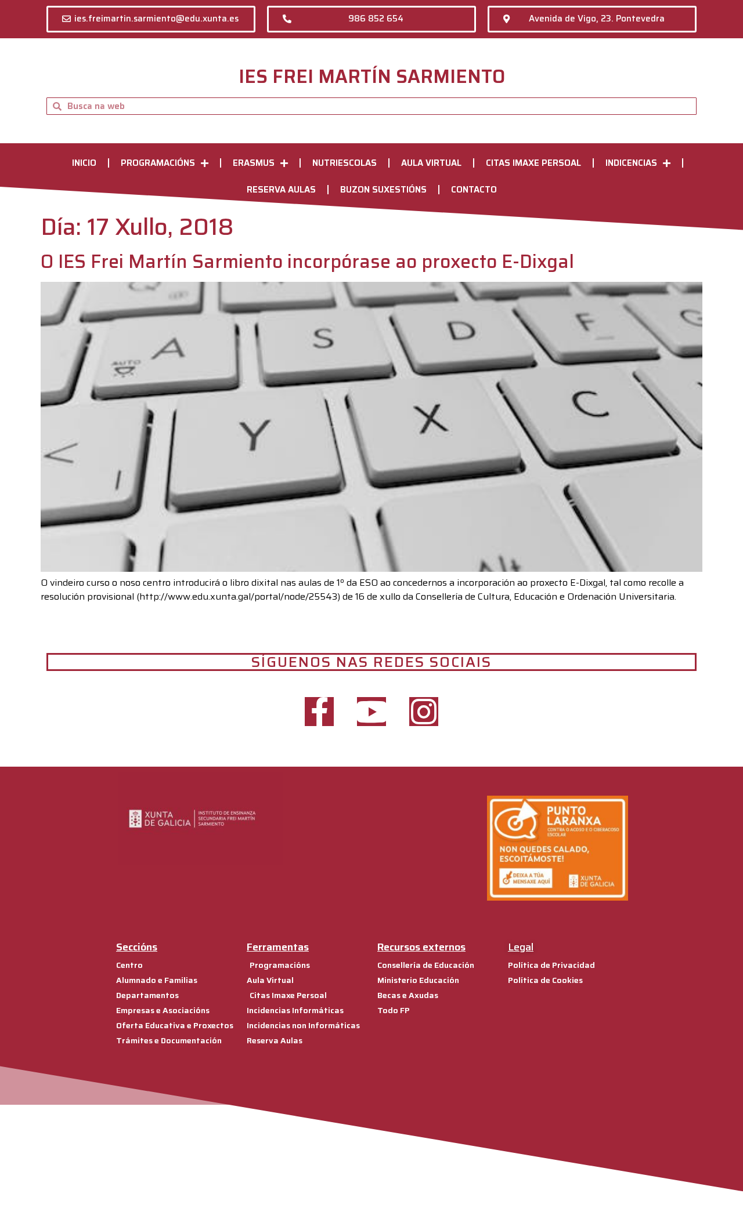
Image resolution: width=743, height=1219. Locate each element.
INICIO (84, 163)
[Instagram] (423, 711)
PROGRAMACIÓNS (158, 163)
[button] (150, 19)
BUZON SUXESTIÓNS (383, 190)
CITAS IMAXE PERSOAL (533, 163)
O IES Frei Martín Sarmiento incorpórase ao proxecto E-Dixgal (307, 261)
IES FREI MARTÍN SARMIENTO (372, 76)
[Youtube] (371, 711)
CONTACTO (474, 190)
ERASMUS (254, 163)
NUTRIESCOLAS (344, 163)
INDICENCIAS (631, 163)
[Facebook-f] (319, 711)
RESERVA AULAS (281, 190)
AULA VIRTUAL (431, 163)
